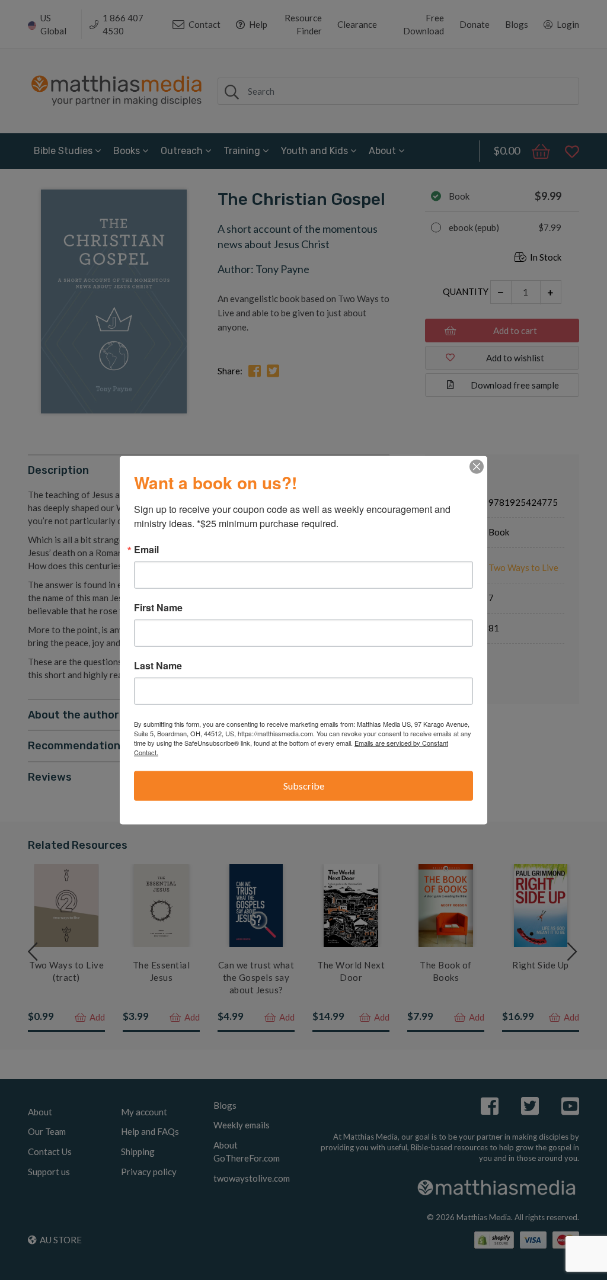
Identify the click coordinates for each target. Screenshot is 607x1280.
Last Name (158, 665)
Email (146, 549)
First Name (158, 607)
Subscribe (303, 785)
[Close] (476, 466)
